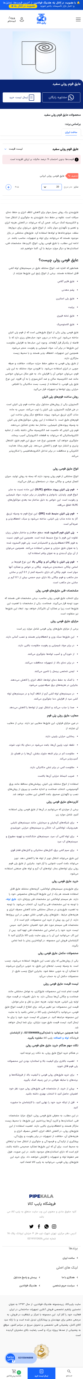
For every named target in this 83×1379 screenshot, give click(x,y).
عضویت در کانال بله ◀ (23, 6)
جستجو (69, 1375)
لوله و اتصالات (61, 1038)
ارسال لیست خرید (41, 1376)
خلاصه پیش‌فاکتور (13, 1374)
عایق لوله (11, 899)
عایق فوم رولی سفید (43, 149)
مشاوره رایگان (58, 97)
